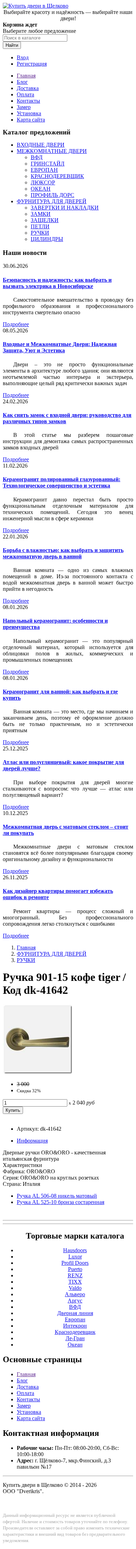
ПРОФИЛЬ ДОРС (52, 195)
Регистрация (32, 64)
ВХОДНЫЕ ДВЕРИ (41, 145)
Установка (29, 113)
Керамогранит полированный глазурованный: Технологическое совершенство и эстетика (61, 482)
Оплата (25, 94)
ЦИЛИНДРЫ (47, 239)
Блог (22, 82)
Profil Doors (75, 1263)
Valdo (75, 1288)
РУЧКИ (40, 233)
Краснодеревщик (75, 1332)
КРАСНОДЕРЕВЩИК (57, 176)
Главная (26, 76)
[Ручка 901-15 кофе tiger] (38, 1072)
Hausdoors (75, 1250)
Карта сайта (31, 120)
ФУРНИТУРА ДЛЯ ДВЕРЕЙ (51, 201)
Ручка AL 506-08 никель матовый (57, 1196)
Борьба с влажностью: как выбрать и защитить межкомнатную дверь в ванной (63, 553)
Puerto (75, 1269)
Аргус (75, 1301)
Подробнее (16, 324)
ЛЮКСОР (43, 182)
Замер (24, 107)
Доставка (28, 88)
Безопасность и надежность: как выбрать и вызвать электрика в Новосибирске (57, 283)
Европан (75, 1319)
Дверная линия (75, 1313)
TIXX (75, 1282)
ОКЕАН (41, 189)
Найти (12, 45)
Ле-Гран (75, 1338)
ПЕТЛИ (40, 226)
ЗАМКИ (41, 214)
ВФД (37, 157)
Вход (23, 57)
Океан (75, 1345)
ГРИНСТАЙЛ (48, 164)
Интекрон (75, 1326)
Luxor (75, 1257)
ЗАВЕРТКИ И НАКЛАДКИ (65, 208)
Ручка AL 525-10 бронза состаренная (60, 1202)
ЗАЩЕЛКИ (45, 220)
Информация (32, 1141)
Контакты (28, 101)
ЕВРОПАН (44, 170)
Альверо (75, 1294)
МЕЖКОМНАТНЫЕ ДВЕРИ (52, 151)
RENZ (75, 1275)
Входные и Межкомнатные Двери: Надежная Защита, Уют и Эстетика (60, 347)
